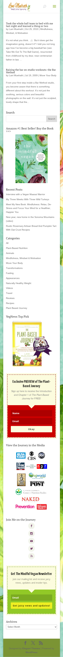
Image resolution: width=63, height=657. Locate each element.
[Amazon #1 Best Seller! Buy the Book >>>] (31, 158)
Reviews (10, 298)
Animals (10, 253)
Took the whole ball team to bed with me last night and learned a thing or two (29, 25)
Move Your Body (48, 75)
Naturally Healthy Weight (18, 283)
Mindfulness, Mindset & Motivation (23, 258)
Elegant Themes (31, 648)
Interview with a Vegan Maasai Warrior (25, 194)
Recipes (10, 303)
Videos (9, 288)
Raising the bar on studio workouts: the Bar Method (31, 71)
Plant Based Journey (16, 308)
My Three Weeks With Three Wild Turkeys (27, 199)
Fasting (10, 273)
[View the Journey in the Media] (31, 480)
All (7, 243)
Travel (9, 293)
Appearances (13, 278)
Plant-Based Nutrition (17, 248)
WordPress (31, 652)
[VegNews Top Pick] (31, 344)
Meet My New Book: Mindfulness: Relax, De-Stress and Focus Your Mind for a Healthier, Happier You (29, 208)
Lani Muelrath (16, 29)
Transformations (14, 268)
